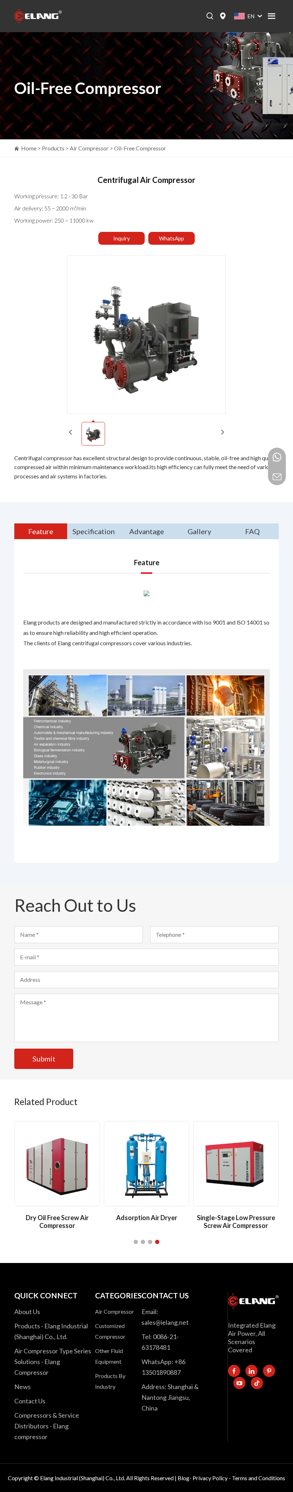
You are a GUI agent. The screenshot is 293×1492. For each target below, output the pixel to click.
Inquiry (121, 238)
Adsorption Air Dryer (146, 1218)
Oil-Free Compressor (140, 148)
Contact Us (29, 1401)
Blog (183, 1477)
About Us (27, 1312)
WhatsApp (171, 238)
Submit (44, 1058)
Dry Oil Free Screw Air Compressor (57, 1221)
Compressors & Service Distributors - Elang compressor (46, 1426)
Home (28, 148)
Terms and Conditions (258, 1477)
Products (53, 148)
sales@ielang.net (165, 1322)
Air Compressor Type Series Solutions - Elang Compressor (52, 1361)
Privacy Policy (210, 1477)
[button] (136, 1242)
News (22, 1387)
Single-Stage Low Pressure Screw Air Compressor (236, 1221)
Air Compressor (89, 148)
